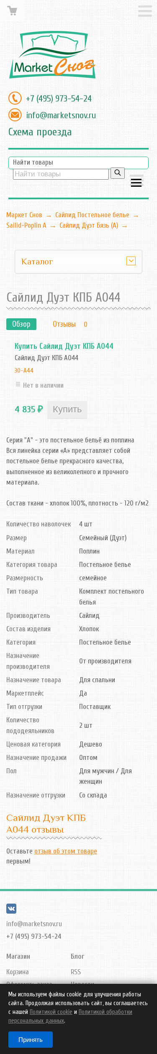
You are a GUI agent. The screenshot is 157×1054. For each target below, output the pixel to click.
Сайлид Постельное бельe (92, 215)
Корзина (17, 972)
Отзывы (64, 324)
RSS (76, 972)
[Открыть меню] (136, 181)
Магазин (18, 956)
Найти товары (33, 162)
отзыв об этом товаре (65, 851)
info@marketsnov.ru (61, 115)
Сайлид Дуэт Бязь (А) (88, 225)
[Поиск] (118, 173)
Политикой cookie (51, 1012)
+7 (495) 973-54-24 (59, 98)
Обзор (21, 324)
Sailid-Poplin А (26, 225)
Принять (30, 1039)
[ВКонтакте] (11, 911)
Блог (77, 956)
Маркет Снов (24, 215)
